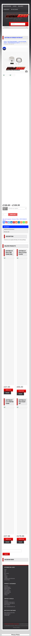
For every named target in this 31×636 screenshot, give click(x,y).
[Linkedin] (11, 222)
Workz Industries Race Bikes (9, 612)
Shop (5, 570)
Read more (21, 391)
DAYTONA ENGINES (12, 41)
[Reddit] (16, 222)
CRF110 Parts (6, 589)
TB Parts (5, 594)
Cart (5, 572)
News (5, 574)
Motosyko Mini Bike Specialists (12, 624)
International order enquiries (9, 603)
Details (7, 392)
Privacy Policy (7, 579)
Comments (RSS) (24, 625)
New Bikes (6, 585)
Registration (7, 6)
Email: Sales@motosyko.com (9, 606)
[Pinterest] (14, 222)
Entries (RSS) (14, 625)
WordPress (8, 625)
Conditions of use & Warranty (9, 578)
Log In (14, 6)
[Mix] (21, 222)
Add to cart (13, 214)
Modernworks (6, 593)
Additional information (9, 229)
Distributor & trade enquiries (9, 602)
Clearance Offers (15, 219)
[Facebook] (4, 222)
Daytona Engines (7, 587)
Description (6, 226)
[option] (15, 60)
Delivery (20, 6)
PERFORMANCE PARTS (14, 42)
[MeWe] (19, 222)
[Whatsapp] (24, 222)
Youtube (5, 577)
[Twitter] (9, 222)
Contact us (6, 600)
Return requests (7, 604)
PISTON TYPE (4, 208)
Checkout (6, 9)
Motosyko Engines (7, 588)
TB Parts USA (6, 615)
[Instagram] (6, 222)
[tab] (15, 226)
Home (5, 41)
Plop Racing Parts (7, 592)
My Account (14, 9)
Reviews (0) (6, 231)
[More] (26, 222)
